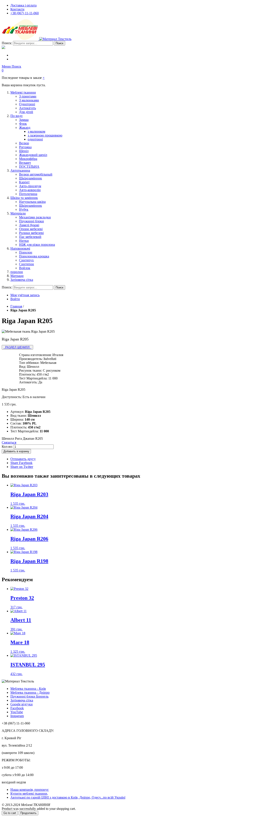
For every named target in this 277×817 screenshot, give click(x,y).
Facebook (17, 708)
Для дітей (26, 112)
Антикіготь (27, 108)
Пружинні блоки (31, 221)
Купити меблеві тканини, (29, 793)
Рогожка (25, 147)
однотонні (35, 139)
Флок (23, 123)
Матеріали (18, 213)
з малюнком (36, 131)
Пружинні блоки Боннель (29, 696)
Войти (15, 299)
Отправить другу (23, 459)
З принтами (27, 96)
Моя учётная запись (25, 295)
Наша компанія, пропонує (29, 789)
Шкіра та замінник (24, 198)
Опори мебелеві (31, 229)
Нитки (24, 240)
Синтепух (26, 260)
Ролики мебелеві (31, 233)
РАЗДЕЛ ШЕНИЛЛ (17, 347)
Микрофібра (28, 159)
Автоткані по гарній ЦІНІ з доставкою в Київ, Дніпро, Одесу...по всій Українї (67, 797)
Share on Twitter (21, 467)
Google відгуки (21, 704)
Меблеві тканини (23, 92)
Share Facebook (21, 463)
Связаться (9, 442)
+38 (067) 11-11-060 (24, 13)
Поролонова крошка (34, 256)
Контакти (17, 9)
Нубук (23, 209)
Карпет (24, 182)
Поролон (25, 252)
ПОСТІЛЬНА (29, 166)
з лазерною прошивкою (45, 135)
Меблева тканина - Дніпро (30, 692)
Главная (16, 306)
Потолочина (28, 194)
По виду (16, 116)
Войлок (24, 268)
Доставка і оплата (23, 5)
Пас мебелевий (30, 237)
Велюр (24, 143)
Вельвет (25, 162)
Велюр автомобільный (35, 174)
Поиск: (7, 43)
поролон (16, 272)
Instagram (17, 716)
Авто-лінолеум (30, 186)
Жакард (24, 127)
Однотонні (27, 104)
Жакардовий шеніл (33, 155)
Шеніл (24, 151)
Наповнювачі (20, 248)
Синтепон (26, 264)
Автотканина (20, 170)
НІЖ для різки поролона (37, 244)
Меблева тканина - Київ (28, 688)
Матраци (17, 276)
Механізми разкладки (35, 217)
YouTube (16, 712)
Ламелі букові (29, 225)
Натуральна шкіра (32, 201)
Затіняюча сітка (21, 280)
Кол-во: (7, 446)
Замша (24, 120)
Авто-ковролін (30, 190)
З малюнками (29, 100)
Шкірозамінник (30, 178)
